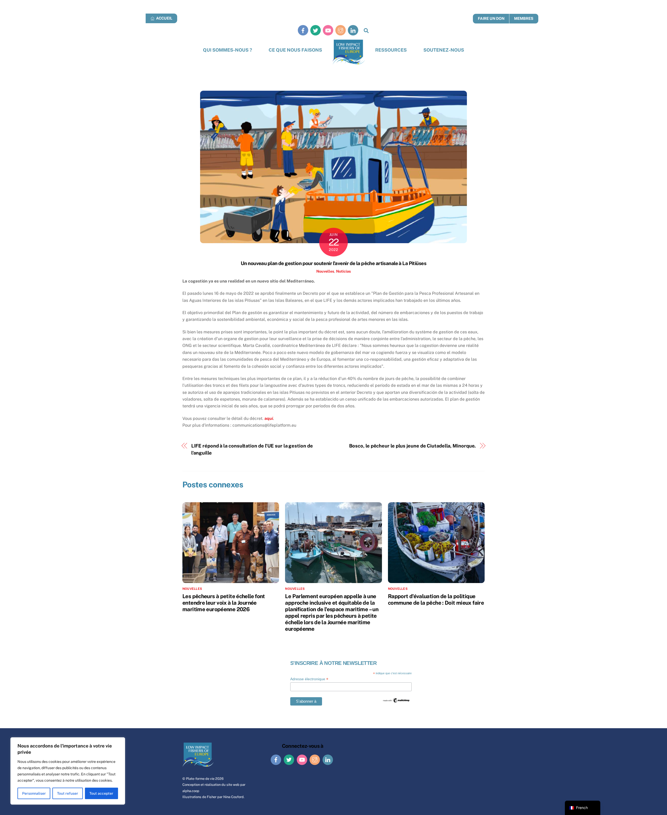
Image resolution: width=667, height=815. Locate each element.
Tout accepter (101, 793)
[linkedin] (353, 30)
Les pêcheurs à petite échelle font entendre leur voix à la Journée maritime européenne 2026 (223, 602)
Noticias (343, 271)
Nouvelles (325, 271)
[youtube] (328, 30)
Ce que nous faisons (295, 50)
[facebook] (303, 30)
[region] (67, 771)
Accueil (163, 18)
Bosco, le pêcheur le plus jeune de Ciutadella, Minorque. (412, 446)
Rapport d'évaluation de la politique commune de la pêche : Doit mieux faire (436, 599)
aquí (268, 418)
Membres (523, 18)
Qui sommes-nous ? (227, 50)
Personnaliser (34, 793)
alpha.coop (190, 791)
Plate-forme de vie (200, 779)
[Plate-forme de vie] (348, 52)
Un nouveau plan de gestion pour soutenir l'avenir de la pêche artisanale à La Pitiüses (333, 263)
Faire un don (491, 18)
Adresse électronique (309, 679)
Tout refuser (67, 793)
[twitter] (315, 30)
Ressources (391, 50)
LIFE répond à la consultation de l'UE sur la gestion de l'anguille (252, 449)
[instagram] (340, 30)
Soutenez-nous (443, 50)
